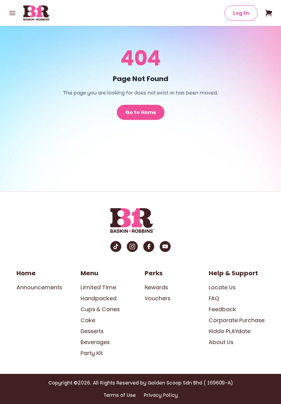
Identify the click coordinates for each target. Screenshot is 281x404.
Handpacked (99, 298)
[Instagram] (132, 246)
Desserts (92, 331)
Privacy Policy (161, 395)
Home (26, 273)
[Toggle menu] (12, 13)
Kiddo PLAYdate (230, 331)
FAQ (214, 298)
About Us (221, 342)
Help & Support (233, 273)
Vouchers (157, 298)
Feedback (222, 309)
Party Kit (92, 353)
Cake (88, 320)
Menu (89, 273)
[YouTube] (165, 246)
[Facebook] (148, 246)
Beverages (95, 342)
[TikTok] (115, 246)
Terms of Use (119, 395)
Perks (154, 273)
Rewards (156, 287)
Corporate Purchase (237, 320)
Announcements (39, 287)
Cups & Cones (100, 309)
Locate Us (222, 287)
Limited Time (98, 287)
